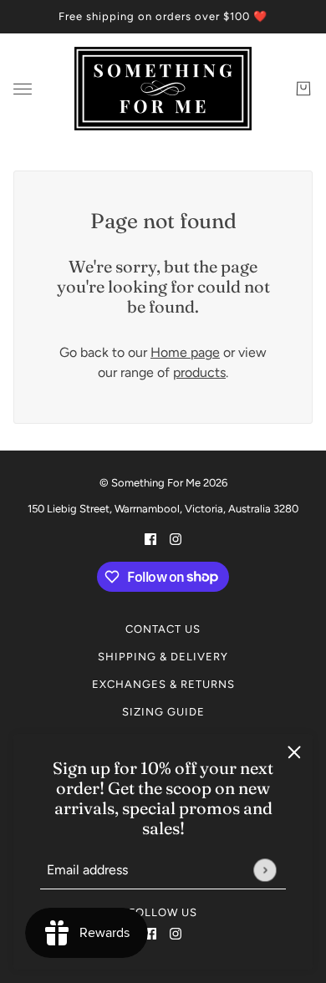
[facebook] (150, 933)
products (199, 372)
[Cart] (303, 88)
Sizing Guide (163, 711)
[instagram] (175, 933)
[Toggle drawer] (22, 89)
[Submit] (264, 869)
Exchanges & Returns (163, 684)
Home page (185, 352)
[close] (294, 752)
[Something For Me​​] (163, 88)
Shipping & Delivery (163, 656)
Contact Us (163, 629)
